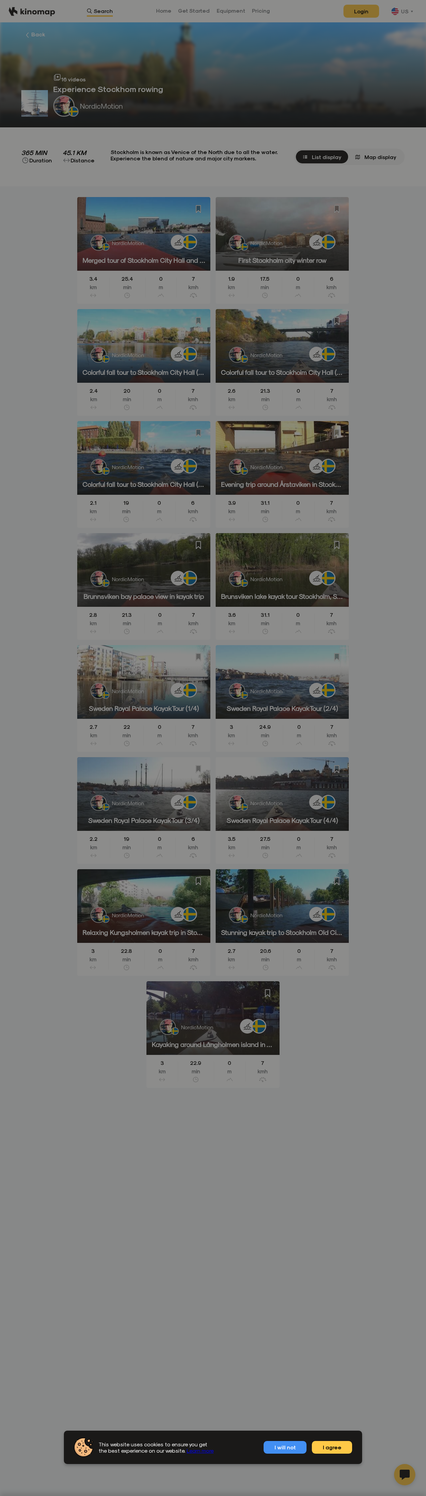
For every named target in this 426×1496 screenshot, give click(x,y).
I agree (332, 1447)
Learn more (200, 1450)
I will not (285, 1447)
